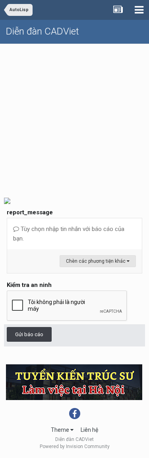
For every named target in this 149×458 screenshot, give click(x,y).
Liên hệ (89, 430)
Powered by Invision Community (75, 446)
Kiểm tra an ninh (29, 285)
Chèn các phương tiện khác (96, 261)
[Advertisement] (74, 117)
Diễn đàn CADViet (42, 31)
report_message (30, 212)
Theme (60, 430)
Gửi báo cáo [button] (29, 334)
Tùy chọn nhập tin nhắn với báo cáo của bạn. (68, 233)
